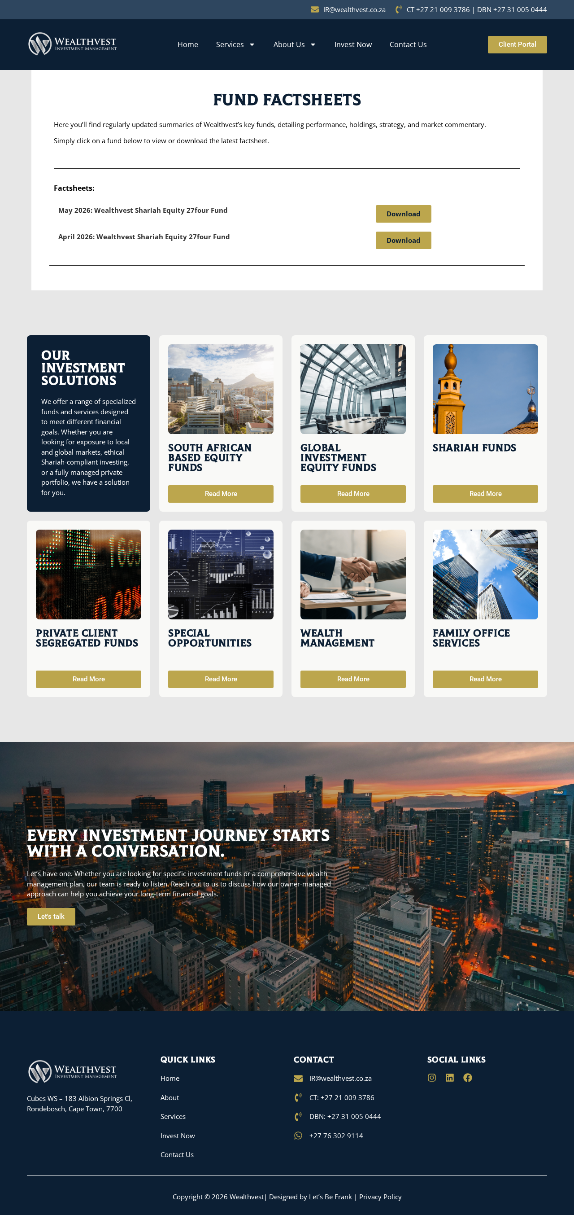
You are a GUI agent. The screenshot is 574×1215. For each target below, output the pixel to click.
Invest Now (353, 44)
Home (188, 44)
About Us (289, 44)
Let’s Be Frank (330, 1196)
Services (230, 44)
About (170, 1097)
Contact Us (408, 44)
